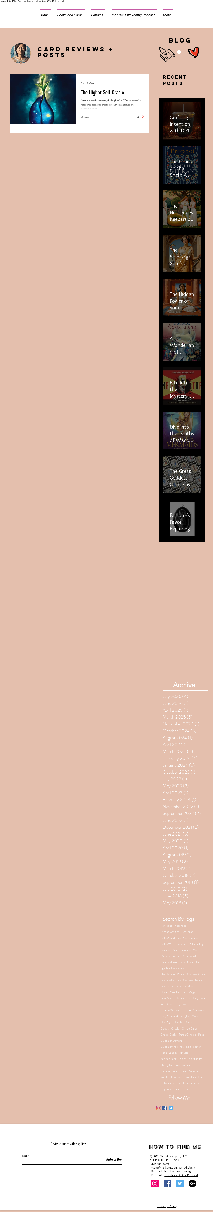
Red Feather (193, 1046)
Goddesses (167, 986)
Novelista (191, 1022)
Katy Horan (199, 998)
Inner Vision (168, 998)
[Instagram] (158, 1108)
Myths (195, 1016)
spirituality (182, 1089)
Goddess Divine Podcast (181, 1175)
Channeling (196, 944)
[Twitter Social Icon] (180, 1183)
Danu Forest (189, 956)
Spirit (183, 1059)
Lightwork (182, 1004)
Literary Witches (170, 1010)
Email (24, 1155)
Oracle (175, 1028)
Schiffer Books (169, 1059)
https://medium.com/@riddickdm (172, 1167)
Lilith (193, 1004)
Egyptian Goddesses (172, 968)
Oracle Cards (189, 1028)
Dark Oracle (186, 962)
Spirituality (195, 1059)
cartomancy (167, 1083)
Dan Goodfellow (170, 956)
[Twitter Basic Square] (171, 1108)
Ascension (181, 926)
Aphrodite (166, 926)
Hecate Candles (170, 992)
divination (182, 1083)
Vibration (194, 1071)
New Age (166, 1022)
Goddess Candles (171, 980)
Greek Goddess (184, 986)
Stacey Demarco (170, 1065)
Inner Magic (189, 992)
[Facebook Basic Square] (164, 1108)
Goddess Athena (196, 974)
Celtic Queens (191, 938)
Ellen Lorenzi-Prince (173, 974)
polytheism (167, 1089)
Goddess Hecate (192, 980)
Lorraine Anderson (193, 1010)
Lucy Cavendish (170, 1016)
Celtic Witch (168, 944)
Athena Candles (170, 932)
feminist (195, 1083)
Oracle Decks (168, 1034)
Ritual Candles (169, 1053)
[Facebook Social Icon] (167, 1183)
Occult (165, 1028)
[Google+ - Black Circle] (192, 1183)
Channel (183, 944)
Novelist (178, 1022)
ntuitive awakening (178, 1171)
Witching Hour (194, 1077)
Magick (185, 1016)
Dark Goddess (169, 962)
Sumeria (187, 1065)
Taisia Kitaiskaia (169, 1071)
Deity (199, 962)
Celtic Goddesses (171, 938)
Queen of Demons (171, 1040)
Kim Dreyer (167, 1004)
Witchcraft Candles (172, 1077)
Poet (201, 1034)
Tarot (184, 1071)
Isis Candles (184, 998)
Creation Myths (191, 950)
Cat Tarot (187, 932)
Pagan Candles (187, 1034)
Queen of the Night (172, 1046)
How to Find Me (175, 1147)
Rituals (184, 1053)
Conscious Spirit (170, 950)
